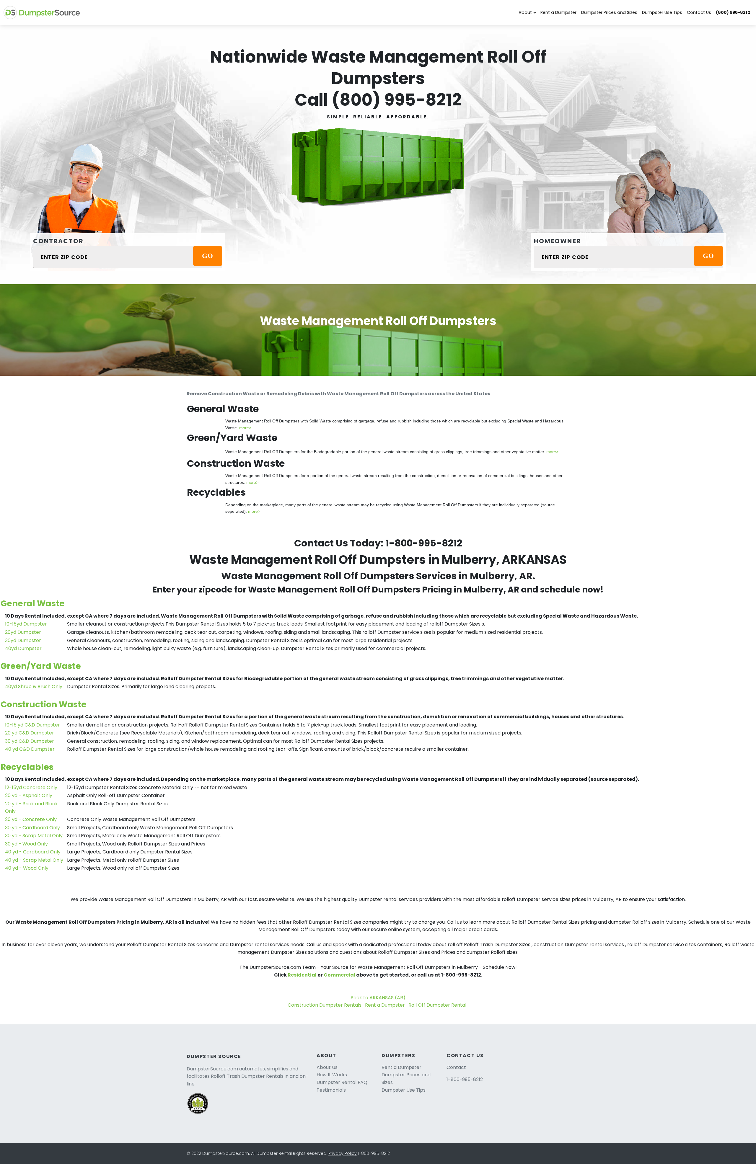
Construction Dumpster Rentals (324, 1005)
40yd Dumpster (23, 648)
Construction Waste (44, 704)
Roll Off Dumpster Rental (437, 1005)
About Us (327, 1067)
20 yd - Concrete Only (31, 819)
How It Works (332, 1074)
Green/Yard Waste (41, 666)
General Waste (33, 603)
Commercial (339, 975)
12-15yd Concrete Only (31, 787)
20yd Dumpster (23, 632)
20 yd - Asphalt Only (28, 795)
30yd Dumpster (23, 640)
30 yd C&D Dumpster (29, 741)
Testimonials (331, 1090)
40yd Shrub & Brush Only (33, 686)
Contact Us (699, 12)
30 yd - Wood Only (26, 843)
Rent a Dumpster (558, 12)
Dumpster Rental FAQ (342, 1082)
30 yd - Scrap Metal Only (34, 835)
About (525, 12)
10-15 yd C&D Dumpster (32, 724)
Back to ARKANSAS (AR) (378, 997)
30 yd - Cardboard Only (32, 827)
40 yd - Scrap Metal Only (34, 860)
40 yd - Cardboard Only (33, 851)
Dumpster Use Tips (662, 12)
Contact (456, 1067)
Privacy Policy (342, 1153)
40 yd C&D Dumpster (30, 749)
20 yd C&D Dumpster (29, 732)
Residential (302, 975)
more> (245, 427)
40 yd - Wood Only (26, 868)
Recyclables (27, 767)
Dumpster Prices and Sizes (609, 12)
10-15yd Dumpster (26, 624)
